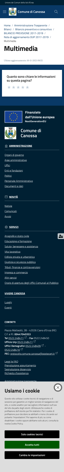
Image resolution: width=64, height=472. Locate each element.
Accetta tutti (32, 445)
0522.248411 (16, 338)
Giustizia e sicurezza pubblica (20, 262)
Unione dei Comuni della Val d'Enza (19, 2)
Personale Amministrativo (19, 181)
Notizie (8, 206)
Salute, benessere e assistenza (21, 246)
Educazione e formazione (18, 241)
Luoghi (8, 302)
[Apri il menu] (5, 12)
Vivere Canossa (15, 293)
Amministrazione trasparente (20, 381)
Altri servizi (11, 278)
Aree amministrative (16, 160)
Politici (8, 176)
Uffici (7, 165)
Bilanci (7, 29)
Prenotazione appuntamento (20, 365)
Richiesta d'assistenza (17, 373)
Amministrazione (20, 145)
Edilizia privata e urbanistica (20, 257)
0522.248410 (12, 350)
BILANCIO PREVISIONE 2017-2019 (23, 33)
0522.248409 (33, 346)
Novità (13, 196)
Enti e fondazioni (14, 170)
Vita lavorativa (12, 252)
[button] (56, 12)
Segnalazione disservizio (18, 369)
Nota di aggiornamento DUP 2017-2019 (26, 37)
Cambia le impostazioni (32, 455)
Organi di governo (14, 155)
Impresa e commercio (16, 272)
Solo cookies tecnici (32, 434)
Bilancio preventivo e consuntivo (33, 29)
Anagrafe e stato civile (17, 236)
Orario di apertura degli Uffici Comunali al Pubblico (31, 283)
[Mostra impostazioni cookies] (61, 236)
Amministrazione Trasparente (30, 25)
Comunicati (11, 211)
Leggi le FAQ (11, 361)
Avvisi (8, 216)
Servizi (14, 227)
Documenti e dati (14, 186)
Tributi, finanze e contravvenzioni (22, 267)
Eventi (8, 307)
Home (7, 25)
